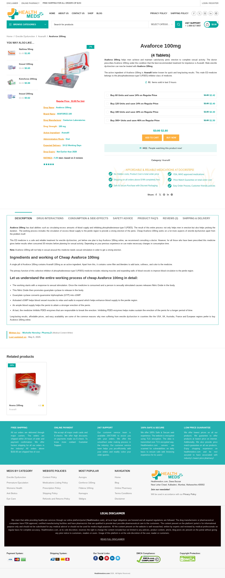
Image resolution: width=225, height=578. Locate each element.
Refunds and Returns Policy (56, 498)
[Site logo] (25, 13)
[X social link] (199, 13)
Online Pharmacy (123, 488)
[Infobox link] (193, 24)
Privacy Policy (189, 494)
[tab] (23, 217)
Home (10, 36)
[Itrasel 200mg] (12, 97)
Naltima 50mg (26, 49)
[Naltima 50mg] (12, 53)
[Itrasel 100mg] (12, 68)
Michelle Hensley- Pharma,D (37, 332)
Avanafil (42, 36)
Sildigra (82, 498)
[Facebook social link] (194, 13)
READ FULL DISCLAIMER (112, 539)
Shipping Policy (50, 493)
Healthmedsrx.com (95, 520)
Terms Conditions (123, 493)
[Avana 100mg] (26, 382)
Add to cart (152, 138)
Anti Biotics (12, 493)
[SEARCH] (178, 24)
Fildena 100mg (86, 488)
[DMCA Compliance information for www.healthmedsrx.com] (149, 559)
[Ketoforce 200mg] (12, 82)
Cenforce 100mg (87, 482)
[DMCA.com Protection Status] (187, 558)
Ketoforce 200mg (28, 79)
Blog (117, 482)
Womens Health (14, 488)
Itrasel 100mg (26, 64)
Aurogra (83, 477)
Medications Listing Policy (55, 482)
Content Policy (50, 477)
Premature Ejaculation (17, 482)
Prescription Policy (52, 488)
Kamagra (83, 493)
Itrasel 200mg (26, 93)
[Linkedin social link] (210, 13)
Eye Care (11, 498)
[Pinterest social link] (205, 13)
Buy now (171, 138)
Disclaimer (120, 498)
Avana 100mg (16, 405)
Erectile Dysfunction (25, 36)
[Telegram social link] (216, 13)
